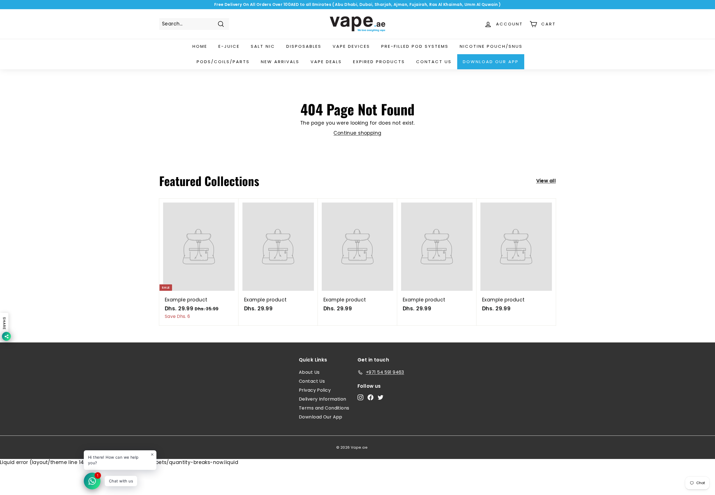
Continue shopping (357, 133)
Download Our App (491, 62)
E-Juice (229, 46)
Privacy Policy (315, 390)
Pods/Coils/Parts (223, 62)
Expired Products (379, 62)
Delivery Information (322, 399)
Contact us (434, 62)
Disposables (303, 46)
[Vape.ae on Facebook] (370, 397)
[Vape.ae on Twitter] (380, 397)
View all (546, 180)
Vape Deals (326, 62)
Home (199, 46)
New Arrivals (280, 62)
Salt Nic (263, 46)
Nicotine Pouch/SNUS (491, 46)
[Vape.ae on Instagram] (360, 397)
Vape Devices (351, 46)
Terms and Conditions (324, 408)
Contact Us (312, 381)
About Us (309, 372)
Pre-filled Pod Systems (415, 46)
